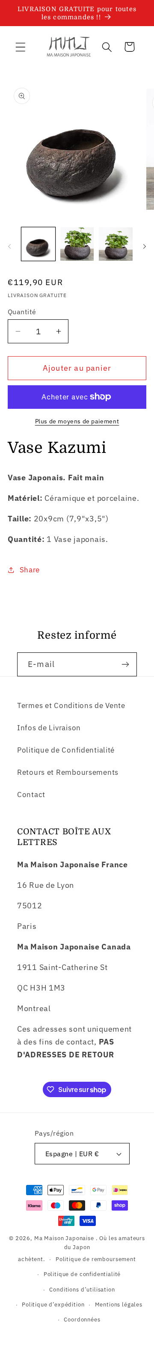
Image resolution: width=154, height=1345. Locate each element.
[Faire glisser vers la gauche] (9, 246)
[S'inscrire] (125, 664)
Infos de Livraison (49, 727)
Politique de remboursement (96, 1259)
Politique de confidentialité (82, 1274)
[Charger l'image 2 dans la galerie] (77, 244)
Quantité (22, 311)
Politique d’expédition (53, 1304)
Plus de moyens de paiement (77, 421)
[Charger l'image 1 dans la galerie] (38, 244)
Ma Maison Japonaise (64, 1238)
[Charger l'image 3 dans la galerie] (116, 244)
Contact (31, 794)
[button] (20, 47)
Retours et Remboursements (67, 772)
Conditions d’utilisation (82, 1289)
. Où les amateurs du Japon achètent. (81, 1248)
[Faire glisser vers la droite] (144, 246)
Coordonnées (82, 1319)
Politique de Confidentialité (66, 750)
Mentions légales (118, 1304)
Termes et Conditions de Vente (71, 705)
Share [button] (30, 569)
